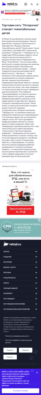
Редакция (25, 350)
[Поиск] (32, 4)
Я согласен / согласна (20, 391)
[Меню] (37, 4)
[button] (20, 251)
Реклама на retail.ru (9, 166)
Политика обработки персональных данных (18, 341)
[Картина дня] (25, 4)
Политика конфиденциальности (17, 336)
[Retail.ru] (11, 4)
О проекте (10, 350)
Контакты (10, 357)
